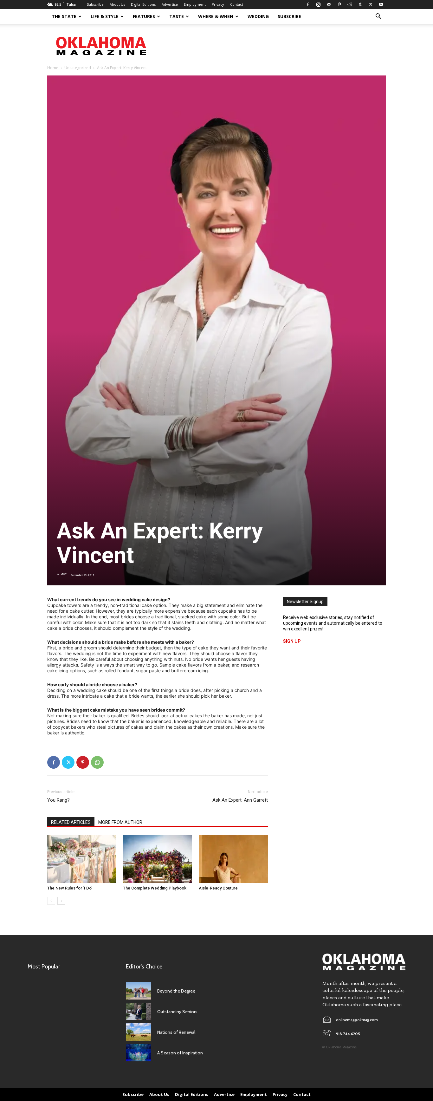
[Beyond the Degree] (138, 991)
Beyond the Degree (176, 991)
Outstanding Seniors (177, 1011)
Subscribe (95, 4)
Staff (63, 573)
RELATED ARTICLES (71, 822)
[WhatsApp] (97, 762)
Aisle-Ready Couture (218, 888)
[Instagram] (318, 4)
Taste (176, 16)
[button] (378, 17)
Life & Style (105, 16)
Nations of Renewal (176, 1032)
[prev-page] (51, 901)
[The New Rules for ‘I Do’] (81, 859)
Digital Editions (143, 4)
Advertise (170, 4)
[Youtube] (381, 4)
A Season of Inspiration (180, 1053)
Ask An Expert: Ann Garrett (240, 800)
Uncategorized (77, 67)
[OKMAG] (363, 962)
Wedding (258, 16)
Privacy (218, 4)
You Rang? (58, 800)
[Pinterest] (339, 4)
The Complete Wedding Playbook (154, 888)
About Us (117, 4)
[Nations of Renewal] (138, 1032)
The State (64, 16)
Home (52, 67)
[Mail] (328, 4)
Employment (195, 4)
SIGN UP (292, 641)
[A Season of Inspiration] (138, 1052)
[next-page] (61, 901)
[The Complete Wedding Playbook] (157, 859)
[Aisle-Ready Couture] (233, 859)
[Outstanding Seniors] (138, 1011)
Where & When (215, 16)
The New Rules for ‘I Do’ (69, 888)
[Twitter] (370, 4)
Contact (236, 4)
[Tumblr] (360, 4)
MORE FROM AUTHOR (120, 822)
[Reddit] (349, 4)
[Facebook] (308, 4)
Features (144, 16)
